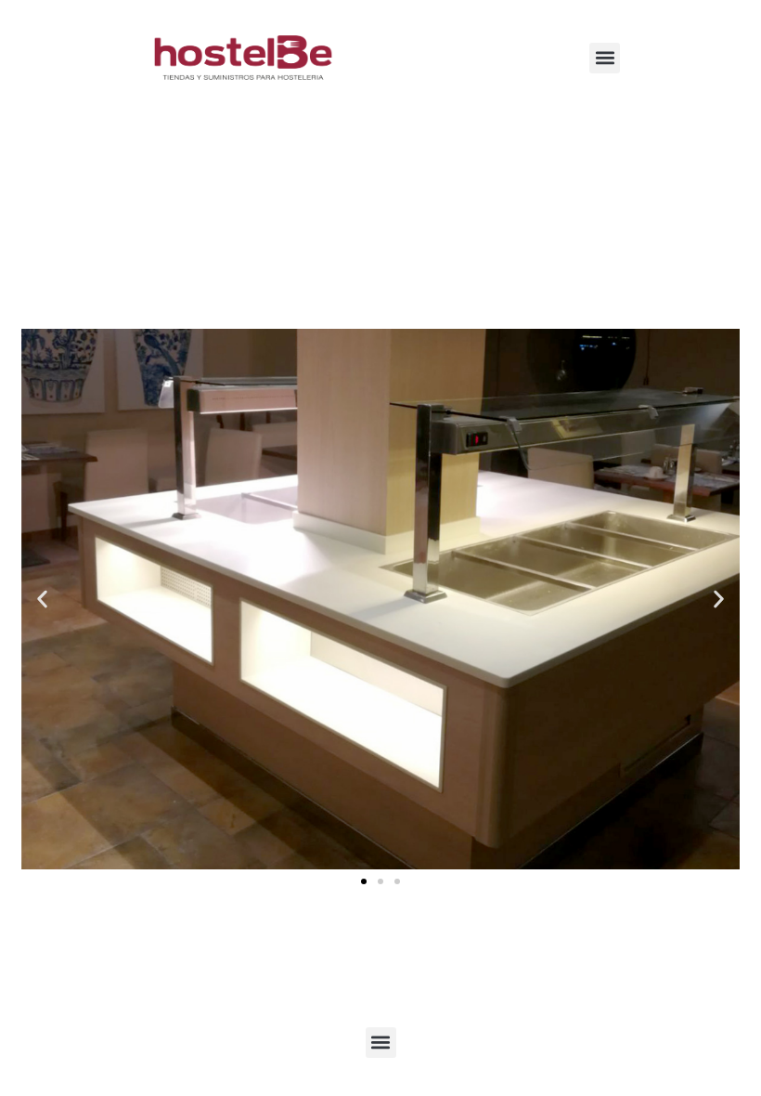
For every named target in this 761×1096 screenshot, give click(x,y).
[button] (604, 58)
